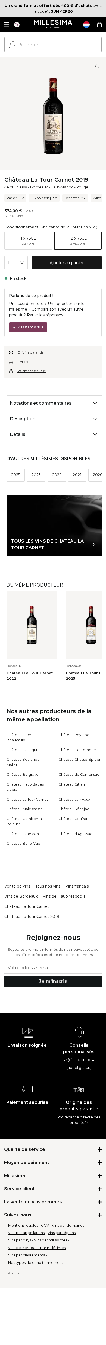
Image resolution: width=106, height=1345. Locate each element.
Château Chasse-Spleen (79, 759)
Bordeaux (39, 187)
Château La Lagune (24, 750)
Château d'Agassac (75, 833)
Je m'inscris (53, 981)
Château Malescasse (25, 809)
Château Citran (71, 784)
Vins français (77, 886)
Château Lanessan (23, 833)
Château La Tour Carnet (27, 799)
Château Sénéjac (73, 809)
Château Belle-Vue (23, 843)
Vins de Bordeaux (21, 896)
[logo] (53, 24)
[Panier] (99, 24)
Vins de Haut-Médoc (62, 896)
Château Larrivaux (74, 799)
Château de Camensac (78, 774)
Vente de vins (17, 886)
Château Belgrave (23, 774)
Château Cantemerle (77, 750)
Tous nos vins (47, 886)
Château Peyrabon (75, 735)
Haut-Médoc (62, 187)
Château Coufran (73, 818)
